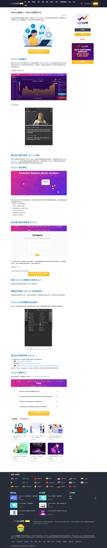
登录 (43, 2)
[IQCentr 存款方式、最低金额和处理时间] (20, 449)
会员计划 (27, 541)
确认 (70, 2)
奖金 (29, 2)
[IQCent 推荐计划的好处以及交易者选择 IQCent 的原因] (55, 428)
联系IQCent (33, 546)
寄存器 (33, 2)
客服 (48, 541)
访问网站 (83, 29)
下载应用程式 (63, 2)
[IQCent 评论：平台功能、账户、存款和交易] (38, 449)
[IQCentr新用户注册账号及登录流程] (13, 512)
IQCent (13, 541)
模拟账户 (65, 541)
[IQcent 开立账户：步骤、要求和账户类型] (42, 505)
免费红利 (83, 39)
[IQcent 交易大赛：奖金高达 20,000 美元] (42, 512)
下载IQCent (78, 541)
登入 (32, 541)
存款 (47, 2)
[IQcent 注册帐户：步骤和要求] (13, 505)
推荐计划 (71, 541)
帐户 (40, 541)
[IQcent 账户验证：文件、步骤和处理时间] (20, 428)
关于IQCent (19, 541)
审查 (57, 2)
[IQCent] (82, 26)
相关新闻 (14, 419)
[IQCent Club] (21, 522)
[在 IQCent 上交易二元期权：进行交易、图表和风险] (38, 428)
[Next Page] (15, 464)
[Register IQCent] (83, 51)
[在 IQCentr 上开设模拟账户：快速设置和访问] (13, 497)
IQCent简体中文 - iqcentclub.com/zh (20, 546)
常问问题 (59, 541)
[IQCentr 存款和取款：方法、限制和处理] (55, 449)
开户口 (82, 34)
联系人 (52, 2)
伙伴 (74, 2)
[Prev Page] (12, 464)
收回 (38, 2)
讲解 (26, 5)
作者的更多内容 (24, 419)
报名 (36, 541)
